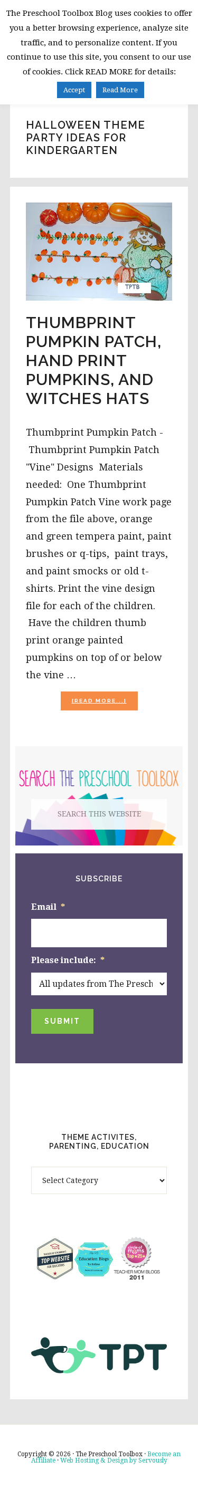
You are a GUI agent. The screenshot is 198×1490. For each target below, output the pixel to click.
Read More (120, 90)
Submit (62, 1021)
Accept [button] (74, 90)
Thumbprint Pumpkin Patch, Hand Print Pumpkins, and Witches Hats (94, 360)
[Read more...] (105, 703)
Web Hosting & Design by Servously (113, 1460)
